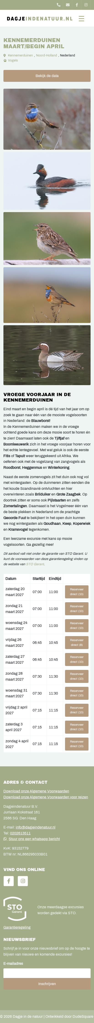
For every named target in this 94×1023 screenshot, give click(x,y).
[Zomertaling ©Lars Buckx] (47, 355)
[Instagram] (86, 5)
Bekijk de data (47, 76)
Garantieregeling (17, 927)
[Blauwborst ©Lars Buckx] (47, 119)
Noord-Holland (46, 55)
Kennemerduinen (20, 55)
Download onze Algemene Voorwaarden (36, 791)
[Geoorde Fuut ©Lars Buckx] (47, 181)
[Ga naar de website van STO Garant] (17, 909)
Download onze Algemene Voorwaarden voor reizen (45, 797)
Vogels (13, 60)
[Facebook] (76, 5)
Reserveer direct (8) (77, 642)
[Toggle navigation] (81, 18)
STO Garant (35, 564)
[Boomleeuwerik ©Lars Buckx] (47, 238)
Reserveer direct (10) (77, 592)
